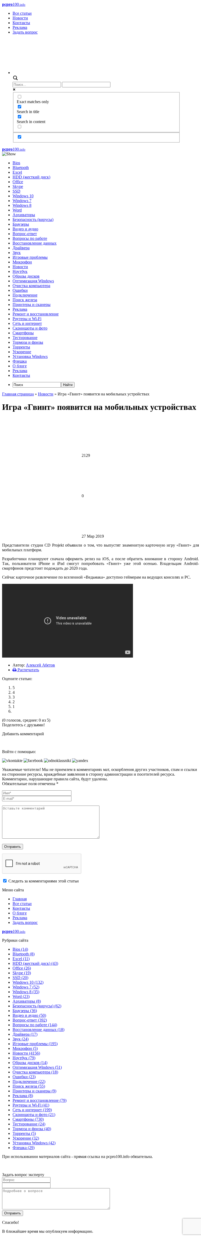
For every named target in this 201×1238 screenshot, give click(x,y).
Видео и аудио (25, 229)
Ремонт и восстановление (36, 314)
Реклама (20, 27)
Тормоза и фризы (28, 342)
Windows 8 (22, 205)
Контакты (21, 22)
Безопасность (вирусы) (33, 219)
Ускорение (22, 352)
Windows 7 (22, 200)
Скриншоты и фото (30, 328)
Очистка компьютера (31, 285)
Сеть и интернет (27, 323)
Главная (20, 899)
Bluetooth (21, 167)
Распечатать (27, 670)
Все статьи (22, 13)
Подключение (25, 295)
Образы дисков (26, 276)
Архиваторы (24, 215)
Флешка (20, 361)
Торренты (21, 347)
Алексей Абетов (40, 665)
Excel (17, 172)
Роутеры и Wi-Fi (27, 318)
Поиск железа (25, 300)
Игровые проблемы (30, 257)
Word (17, 210)
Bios (16, 163)
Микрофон (22, 262)
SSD (16, 191)
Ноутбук (20, 271)
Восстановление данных (35, 243)
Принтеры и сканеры (32, 304)
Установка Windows (30, 356)
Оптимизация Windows (33, 281)
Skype (18, 186)
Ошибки (20, 290)
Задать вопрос (25, 32)
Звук (17, 252)
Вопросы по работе (30, 238)
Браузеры (21, 224)
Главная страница (18, 394)
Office (18, 181)
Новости (20, 18)
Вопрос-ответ (25, 233)
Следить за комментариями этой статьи (43, 881)
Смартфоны (23, 333)
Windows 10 (23, 196)
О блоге (20, 366)
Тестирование (25, 337)
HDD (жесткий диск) (31, 177)
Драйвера (21, 248)
